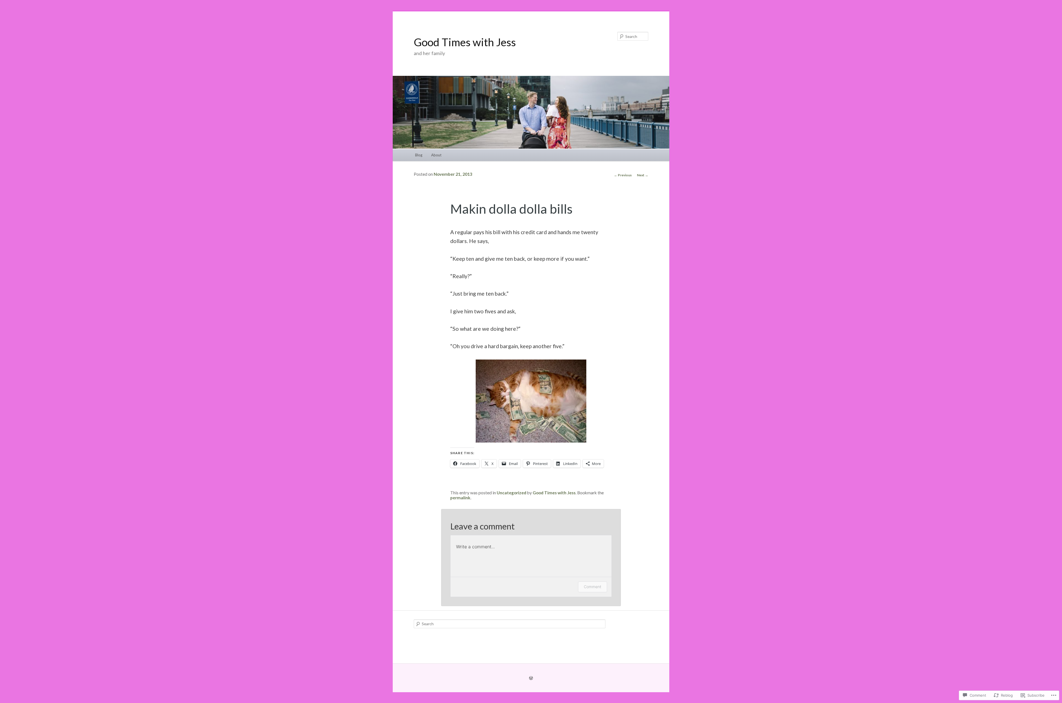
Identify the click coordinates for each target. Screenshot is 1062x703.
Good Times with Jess (465, 42)
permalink (460, 497)
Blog (418, 155)
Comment (592, 586)
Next (642, 175)
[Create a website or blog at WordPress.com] (531, 678)
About (436, 155)
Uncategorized (511, 492)
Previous (623, 175)
